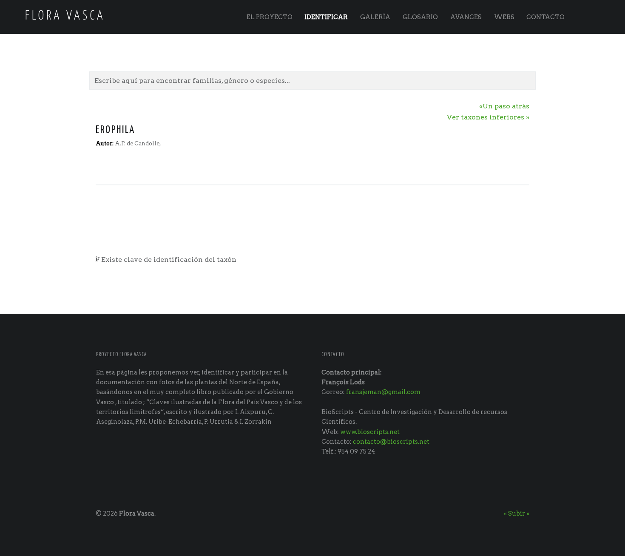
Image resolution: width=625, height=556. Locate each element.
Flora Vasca (136, 513)
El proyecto (270, 17)
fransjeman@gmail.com (383, 392)
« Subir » (516, 513)
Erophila (115, 130)
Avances (466, 17)
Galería (375, 17)
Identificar (326, 17)
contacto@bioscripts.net (391, 441)
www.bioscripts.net (370, 432)
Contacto (545, 17)
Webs (504, 17)
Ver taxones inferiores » (488, 117)
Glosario (420, 17)
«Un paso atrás (504, 106)
